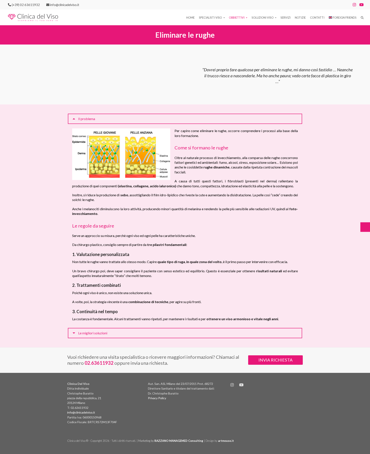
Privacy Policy (157, 398)
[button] (362, 17)
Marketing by (171, 440)
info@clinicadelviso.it (81, 412)
